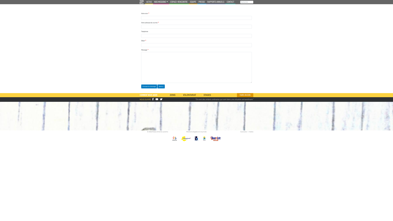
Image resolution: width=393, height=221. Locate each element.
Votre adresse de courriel (149, 23)
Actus (149, 2)
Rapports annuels (215, 2)
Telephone (144, 31)
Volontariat (189, 95)
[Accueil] (141, 2)
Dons (172, 95)
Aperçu (161, 86)
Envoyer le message (149, 86)
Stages (207, 95)
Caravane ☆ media (246, 132)
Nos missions (160, 2)
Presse (202, 2)
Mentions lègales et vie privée (196, 132)
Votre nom (144, 13)
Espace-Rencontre (179, 2)
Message (144, 50)
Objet (143, 41)
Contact (230, 2)
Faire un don (245, 95)
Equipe (193, 2)
